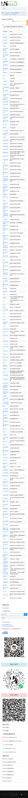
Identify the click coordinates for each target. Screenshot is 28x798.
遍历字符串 (5, 341)
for (3, 338)
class (4, 431)
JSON (4, 539)
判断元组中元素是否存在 (5, 215)
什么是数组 (5, 409)
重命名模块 (5, 508)
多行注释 (5, 40)
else (4, 304)
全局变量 (5, 59)
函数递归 (5, 396)
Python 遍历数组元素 (9, 768)
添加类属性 (5, 473)
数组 (4, 406)
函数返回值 (5, 389)
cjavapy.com (8, 794)
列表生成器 (5, 176)
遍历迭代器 (5, 485)
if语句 (4, 294)
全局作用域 (5, 495)
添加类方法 (5, 475)
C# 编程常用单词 (6, 611)
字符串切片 (5, 108)
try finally (5, 594)
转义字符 (5, 124)
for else (5, 354)
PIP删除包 (5, 582)
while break (6, 329)
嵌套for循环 (6, 357)
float (4, 78)
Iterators (5, 479)
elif (3, 301)
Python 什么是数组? (8, 758)
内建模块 (5, 511)
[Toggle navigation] (4, 8)
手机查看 (16, 21)
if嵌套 (4, 319)
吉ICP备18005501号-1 (16, 794)
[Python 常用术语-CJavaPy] (14, 3)
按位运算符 (5, 159)
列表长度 (5, 184)
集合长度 (5, 250)
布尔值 (4, 127)
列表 (4, 163)
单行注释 (5, 37)
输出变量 (5, 52)
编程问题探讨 (11, 792)
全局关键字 (5, 498)
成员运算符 (5, 156)
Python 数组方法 (8, 778)
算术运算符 (5, 140)
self (4, 444)
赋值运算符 (5, 143)
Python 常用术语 (7, 744)
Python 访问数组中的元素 (10, 762)
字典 (4, 260)
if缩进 (4, 297)
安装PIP (5, 576)
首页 (3, 12)
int (3, 75)
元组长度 (5, 219)
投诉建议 (17, 792)
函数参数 (5, 368)
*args (4, 372)
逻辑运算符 (5, 149)
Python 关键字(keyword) (9, 737)
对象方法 (5, 441)
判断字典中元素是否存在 (5, 274)
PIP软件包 (5, 579)
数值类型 (5, 72)
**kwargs (5, 379)
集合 (4, 233)
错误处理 (5, 585)
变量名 (4, 46)
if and (4, 313)
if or (4, 316)
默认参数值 (5, 383)
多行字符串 (5, 102)
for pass (5, 360)
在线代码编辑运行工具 (7, 624)
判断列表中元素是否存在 (5, 180)
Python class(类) (8, 781)
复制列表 (5, 194)
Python (7, 12)
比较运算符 (5, 146)
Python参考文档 (15, 12)
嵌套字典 (5, 291)
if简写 (4, 307)
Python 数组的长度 (8, 765)
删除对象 (5, 454)
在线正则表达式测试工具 (7, 626)
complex (5, 81)
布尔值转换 (5, 130)
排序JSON (5, 552)
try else (5, 591)
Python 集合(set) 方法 (8, 748)
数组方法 (5, 429)
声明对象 (5, 434)
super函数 (5, 470)
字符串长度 (5, 114)
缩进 (4, 34)
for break (5, 344)
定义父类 (5, 460)
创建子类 (5, 463)
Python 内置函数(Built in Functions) (12, 741)
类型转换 (5, 84)
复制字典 (5, 288)
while (4, 326)
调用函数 (5, 365)
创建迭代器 (5, 488)
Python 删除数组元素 (9, 774)
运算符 (4, 137)
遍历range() (6, 351)
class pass (5, 457)
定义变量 (5, 43)
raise (4, 598)
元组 (4, 200)
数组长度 (5, 415)
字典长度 (5, 278)
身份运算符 (5, 152)
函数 (4, 363)
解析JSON (5, 542)
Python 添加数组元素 (9, 771)
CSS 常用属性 (5, 727)
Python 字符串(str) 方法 (9, 752)
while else (5, 335)
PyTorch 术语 (5, 608)
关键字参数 (5, 375)
